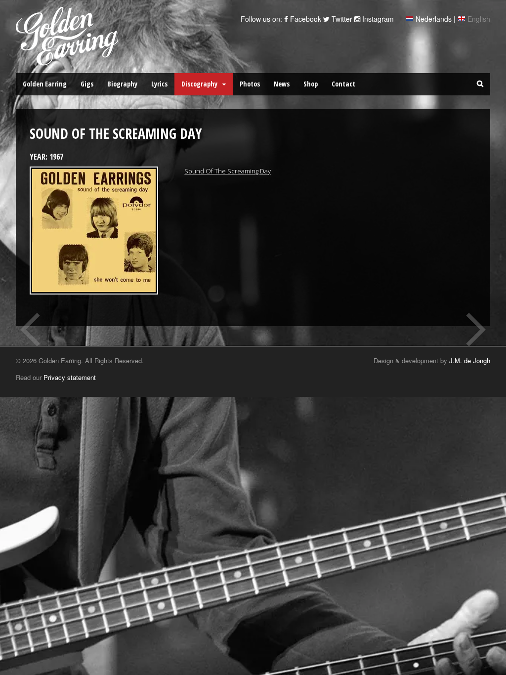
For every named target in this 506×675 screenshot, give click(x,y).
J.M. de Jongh (469, 360)
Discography (199, 83)
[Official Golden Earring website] (69, 61)
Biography (122, 83)
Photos (250, 83)
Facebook (304, 19)
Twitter (341, 19)
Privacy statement (69, 377)
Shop (310, 83)
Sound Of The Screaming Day (227, 171)
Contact (343, 83)
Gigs (87, 83)
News (282, 83)
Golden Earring (45, 83)
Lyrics (159, 83)
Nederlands (434, 19)
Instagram (377, 19)
